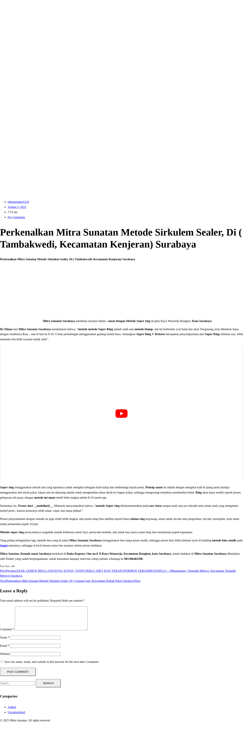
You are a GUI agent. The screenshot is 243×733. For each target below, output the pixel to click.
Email (4, 645)
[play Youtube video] (121, 413)
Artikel (12, 707)
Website (4, 653)
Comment (7, 629)
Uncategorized (16, 712)
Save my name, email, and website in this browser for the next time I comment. (52, 661)
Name (4, 637)
